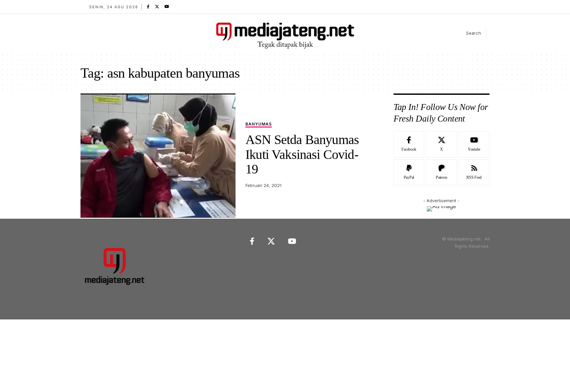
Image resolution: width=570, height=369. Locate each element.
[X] (157, 6)
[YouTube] (167, 6)
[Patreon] (441, 172)
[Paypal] (409, 172)
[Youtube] (474, 144)
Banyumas (258, 124)
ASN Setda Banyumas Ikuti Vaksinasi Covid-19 (302, 154)
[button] (468, 33)
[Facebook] (148, 6)
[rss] (474, 172)
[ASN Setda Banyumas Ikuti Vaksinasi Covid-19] (158, 155)
